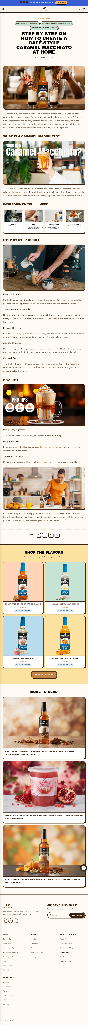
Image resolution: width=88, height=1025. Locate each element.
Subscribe (77, 915)
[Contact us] (83, 867)
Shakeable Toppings (10, 952)
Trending (34, 944)
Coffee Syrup (8, 939)
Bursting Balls (8, 957)
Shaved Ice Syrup (10, 948)
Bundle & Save (37, 952)
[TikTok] (10, 920)
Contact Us (7, 995)
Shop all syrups (44, 675)
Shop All (6, 970)
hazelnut (44, 447)
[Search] (80, 9)
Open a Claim (65, 961)
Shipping (6, 982)
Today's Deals (36, 957)
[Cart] (84, 9)
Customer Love (66, 944)
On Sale (34, 939)
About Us (63, 939)
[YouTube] (16, 920)
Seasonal (34, 948)
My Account (7, 987)
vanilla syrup (14, 192)
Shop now (61, 2)
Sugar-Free (7, 944)
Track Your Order (67, 957)
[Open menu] (3, 9)
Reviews (6, 991)
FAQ (5, 1000)
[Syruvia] (44, 9)
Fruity (5, 961)
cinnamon (57, 447)
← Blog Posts (44, 18)
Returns (6, 1004)
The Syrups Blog (66, 948)
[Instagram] (5, 920)
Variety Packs (8, 966)
